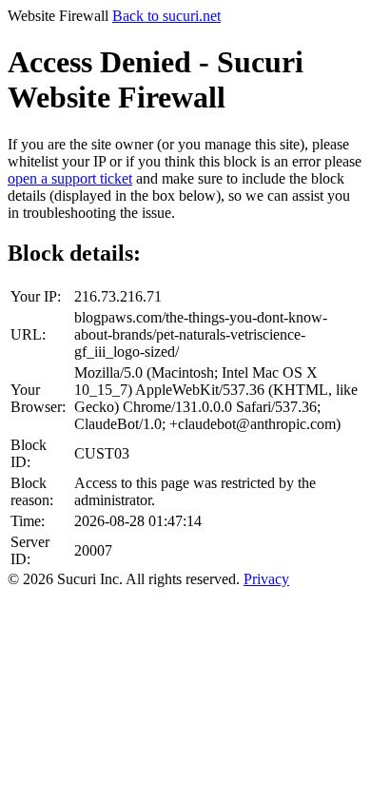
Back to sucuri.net (166, 16)
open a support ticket (70, 178)
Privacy (266, 579)
